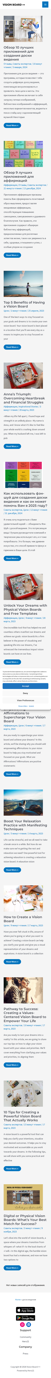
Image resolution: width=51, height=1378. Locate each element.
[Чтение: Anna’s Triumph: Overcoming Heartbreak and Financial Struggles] (23, 375)
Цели (6, 310)
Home (18, 1299)
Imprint (31, 706)
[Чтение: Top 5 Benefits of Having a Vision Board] (23, 283)
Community (25, 1336)
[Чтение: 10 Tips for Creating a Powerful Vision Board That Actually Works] (23, 1093)
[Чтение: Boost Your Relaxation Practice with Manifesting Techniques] (23, 802)
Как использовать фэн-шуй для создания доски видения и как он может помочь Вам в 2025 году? (25, 499)
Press (25, 1353)
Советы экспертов (22, 63)
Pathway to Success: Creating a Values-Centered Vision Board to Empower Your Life (25, 1015)
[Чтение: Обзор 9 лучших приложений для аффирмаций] (23, 153)
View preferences (25, 700)
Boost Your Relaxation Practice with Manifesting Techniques (25, 825)
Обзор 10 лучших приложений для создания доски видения (19, 53)
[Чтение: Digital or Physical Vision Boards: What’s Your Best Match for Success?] (23, 1196)
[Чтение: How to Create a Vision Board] (23, 898)
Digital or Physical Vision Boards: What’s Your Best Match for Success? (25, 1220)
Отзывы (8, 63)
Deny (25, 693)
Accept (25, 686)
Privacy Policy (23, 706)
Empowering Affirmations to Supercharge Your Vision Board (25, 715)
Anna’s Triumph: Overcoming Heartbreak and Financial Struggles (24, 398)
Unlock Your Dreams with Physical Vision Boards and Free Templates (25, 609)
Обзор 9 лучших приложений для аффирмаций (19, 177)
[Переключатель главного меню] (45, 4)
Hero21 (25, 1341)
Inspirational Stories (28, 406)
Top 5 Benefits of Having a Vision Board (24, 304)
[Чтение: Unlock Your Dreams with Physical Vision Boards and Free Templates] (23, 586)
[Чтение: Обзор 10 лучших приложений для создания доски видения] (23, 28)
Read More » (12, 126)
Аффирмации (10, 184)
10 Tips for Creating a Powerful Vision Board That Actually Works (22, 1116)
